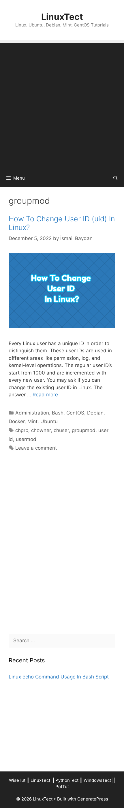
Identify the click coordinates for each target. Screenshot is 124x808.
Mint (32, 421)
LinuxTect (62, 17)
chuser (61, 430)
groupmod (83, 430)
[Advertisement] (62, 105)
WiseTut (17, 780)
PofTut (62, 786)
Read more (45, 395)
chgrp (21, 430)
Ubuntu (49, 421)
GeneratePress (92, 799)
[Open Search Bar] (115, 178)
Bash (57, 413)
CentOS (75, 413)
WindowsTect (97, 780)
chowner (41, 430)
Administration (32, 413)
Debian (95, 413)
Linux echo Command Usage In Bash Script (59, 677)
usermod (26, 439)
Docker (17, 421)
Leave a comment (36, 448)
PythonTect (66, 780)
